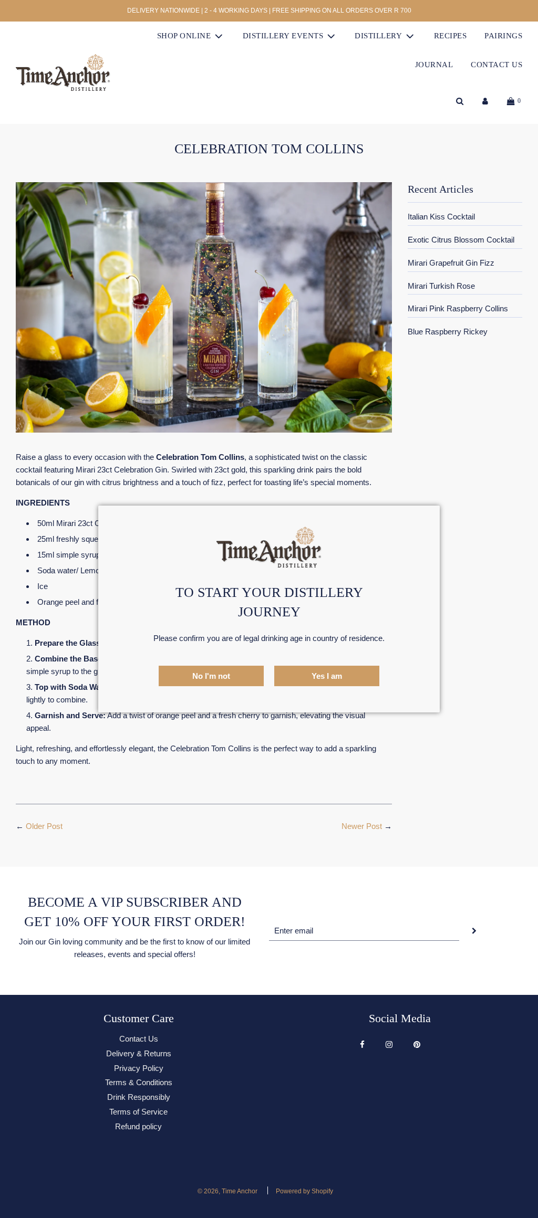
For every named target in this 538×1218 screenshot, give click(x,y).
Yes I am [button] (327, 675)
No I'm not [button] (211, 675)
